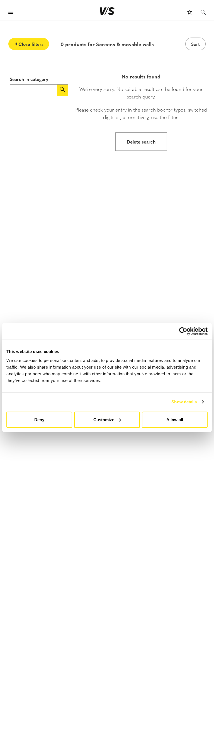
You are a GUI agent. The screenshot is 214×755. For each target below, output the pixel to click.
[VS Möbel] (107, 11)
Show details (184, 401)
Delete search (141, 142)
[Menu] (10, 13)
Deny (39, 419)
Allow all (174, 419)
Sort (195, 44)
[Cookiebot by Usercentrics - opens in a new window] (183, 331)
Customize (103, 419)
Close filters (30, 44)
